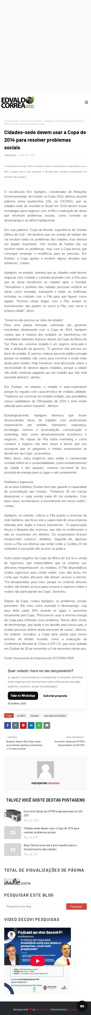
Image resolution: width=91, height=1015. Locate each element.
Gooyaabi (72, 1009)
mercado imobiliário (32, 120)
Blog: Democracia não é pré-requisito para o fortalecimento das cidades (50, 847)
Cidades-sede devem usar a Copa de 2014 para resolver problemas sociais (51, 830)
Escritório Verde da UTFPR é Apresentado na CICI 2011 (53, 813)
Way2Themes (43, 1009)
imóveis (34, 715)
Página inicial (11, 120)
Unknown (10, 155)
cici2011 (21, 715)
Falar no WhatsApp (23, 695)
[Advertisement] (45, 45)
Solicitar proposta (55, 696)
